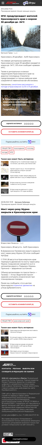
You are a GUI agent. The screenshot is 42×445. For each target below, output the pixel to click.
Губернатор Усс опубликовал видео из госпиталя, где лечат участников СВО (23, 162)
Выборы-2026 (28, 369)
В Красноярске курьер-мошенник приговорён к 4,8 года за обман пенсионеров (21, 346)
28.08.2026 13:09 (7, 202)
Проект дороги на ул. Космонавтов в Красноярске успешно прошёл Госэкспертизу (22, 170)
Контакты (6, 369)
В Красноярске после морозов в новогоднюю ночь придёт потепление (19, 102)
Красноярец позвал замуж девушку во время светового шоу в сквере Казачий (23, 176)
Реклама (17, 369)
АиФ (15, 53)
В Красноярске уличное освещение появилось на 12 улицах (22, 183)
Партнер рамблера (20, 434)
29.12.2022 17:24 (6, 9)
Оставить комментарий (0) (21, 132)
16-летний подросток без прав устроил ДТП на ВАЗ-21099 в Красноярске (23, 338)
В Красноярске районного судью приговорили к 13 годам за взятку (21, 190)
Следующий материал (20, 439)
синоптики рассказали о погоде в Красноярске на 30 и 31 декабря (19, 86)
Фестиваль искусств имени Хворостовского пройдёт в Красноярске (24, 352)
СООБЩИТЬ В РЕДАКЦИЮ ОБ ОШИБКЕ (18, 372)
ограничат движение (22, 285)
